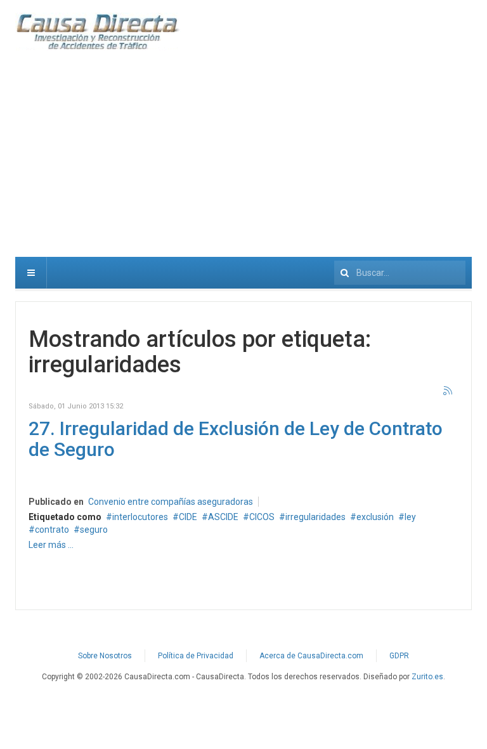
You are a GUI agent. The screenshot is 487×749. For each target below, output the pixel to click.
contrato (52, 529)
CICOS (262, 517)
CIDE (188, 517)
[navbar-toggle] (31, 273)
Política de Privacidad (195, 655)
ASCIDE (223, 517)
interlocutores (140, 517)
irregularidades (315, 517)
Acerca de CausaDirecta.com (311, 655)
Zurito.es (427, 676)
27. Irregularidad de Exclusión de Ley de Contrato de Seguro (236, 438)
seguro (94, 529)
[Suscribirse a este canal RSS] (448, 391)
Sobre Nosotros (105, 655)
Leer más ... (51, 545)
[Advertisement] (243, 162)
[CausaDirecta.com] (98, 32)
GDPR (399, 655)
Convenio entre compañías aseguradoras (170, 502)
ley (410, 517)
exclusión (375, 517)
